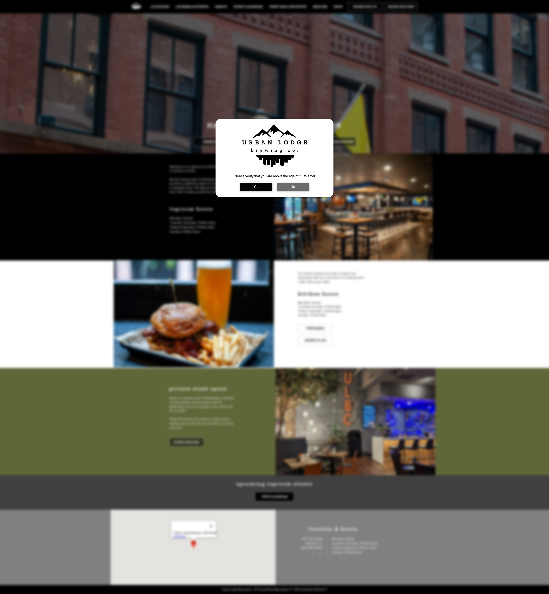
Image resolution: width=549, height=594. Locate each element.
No (293, 186)
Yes (256, 186)
